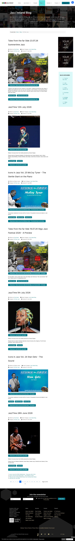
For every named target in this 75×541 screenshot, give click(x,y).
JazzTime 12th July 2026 (19, 107)
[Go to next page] (40, 482)
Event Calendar (38, 513)
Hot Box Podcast (38, 516)
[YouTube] (48, 534)
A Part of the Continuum (59, 513)
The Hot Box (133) (65, 79)
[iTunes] (37, 535)
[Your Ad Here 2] (65, 59)
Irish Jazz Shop (57, 514)
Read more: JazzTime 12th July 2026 (18, 149)
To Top (62, 534)
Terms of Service (28, 528)
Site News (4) (65, 93)
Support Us (65, 3)
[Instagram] (45, 534)
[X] (41, 534)
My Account (52, 528)
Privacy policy (46, 499)
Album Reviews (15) (65, 88)
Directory (56, 516)
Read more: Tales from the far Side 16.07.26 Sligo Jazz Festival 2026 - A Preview (27, 273)
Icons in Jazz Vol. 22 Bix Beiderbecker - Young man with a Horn (22, 474)
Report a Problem (47, 518)
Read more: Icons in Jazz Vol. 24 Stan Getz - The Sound (22, 393)
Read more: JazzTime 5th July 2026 (18, 335)
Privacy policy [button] (41, 539)
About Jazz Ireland (29, 511)
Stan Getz (11, 401)
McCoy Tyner (20, 217)
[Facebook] (38, 534)
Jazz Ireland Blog (32, 49)
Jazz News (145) (65, 83)
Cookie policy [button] (35, 539)
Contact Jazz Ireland (48, 511)
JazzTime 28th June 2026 (20, 413)
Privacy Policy (35, 528)
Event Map (37, 514)
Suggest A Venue (47, 514)
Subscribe (61, 498)
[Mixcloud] (52, 534)
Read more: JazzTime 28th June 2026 (18, 455)
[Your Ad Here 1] (65, 44)
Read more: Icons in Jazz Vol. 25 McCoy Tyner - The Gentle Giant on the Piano (27, 209)
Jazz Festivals (28, 518)
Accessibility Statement (44, 528)
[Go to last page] (25, 484)
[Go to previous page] (13, 482)
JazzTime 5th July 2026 (19, 292)
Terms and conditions (48, 498)
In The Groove (57, 511)
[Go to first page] (11, 482)
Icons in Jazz (28, 217)
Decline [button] (63, 539)
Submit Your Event (47, 513)
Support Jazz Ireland (30, 520)
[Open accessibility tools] (72, 2)
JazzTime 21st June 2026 (14, 478)
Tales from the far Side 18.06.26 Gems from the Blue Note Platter (22, 476)
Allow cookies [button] (69, 539)
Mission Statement (29, 513)
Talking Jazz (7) (65, 103)
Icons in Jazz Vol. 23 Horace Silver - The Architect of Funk (21, 475)
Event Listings (38, 511)
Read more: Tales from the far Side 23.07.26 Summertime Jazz (24, 85)
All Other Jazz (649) (65, 98)
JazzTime (20, 161)
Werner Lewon (12, 95)
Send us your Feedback (48, 516)
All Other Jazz (17, 51)
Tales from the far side (23, 95)
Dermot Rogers (12, 161)
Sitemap (22, 528)
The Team (28, 514)
